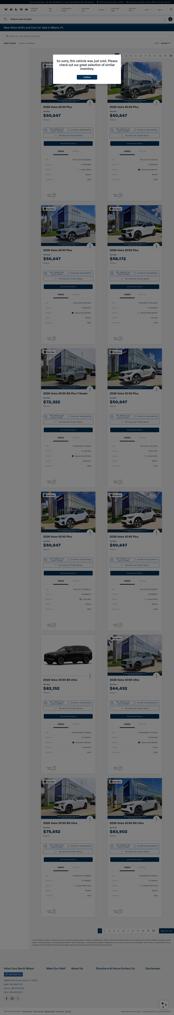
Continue (87, 77)
